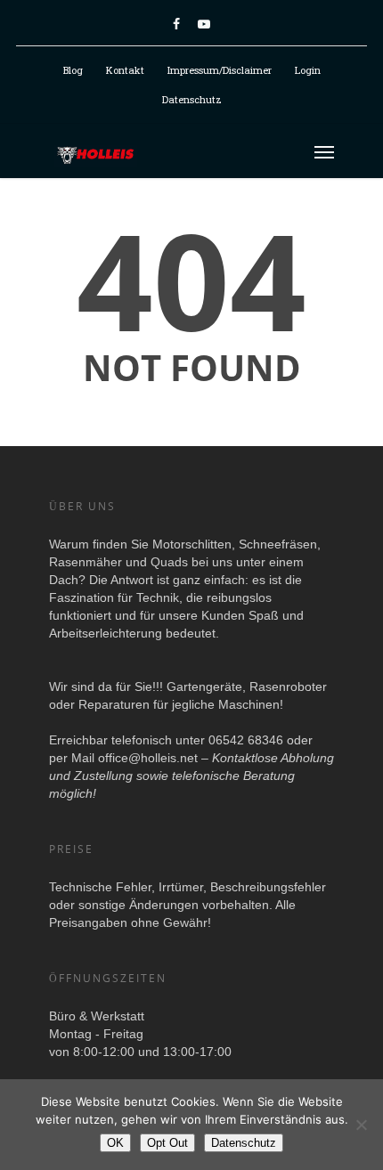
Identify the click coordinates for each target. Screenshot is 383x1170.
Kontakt (125, 70)
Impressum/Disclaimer (219, 70)
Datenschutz (192, 99)
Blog (73, 70)
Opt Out (167, 1143)
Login (308, 70)
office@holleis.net (148, 758)
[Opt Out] (361, 1124)
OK (115, 1143)
